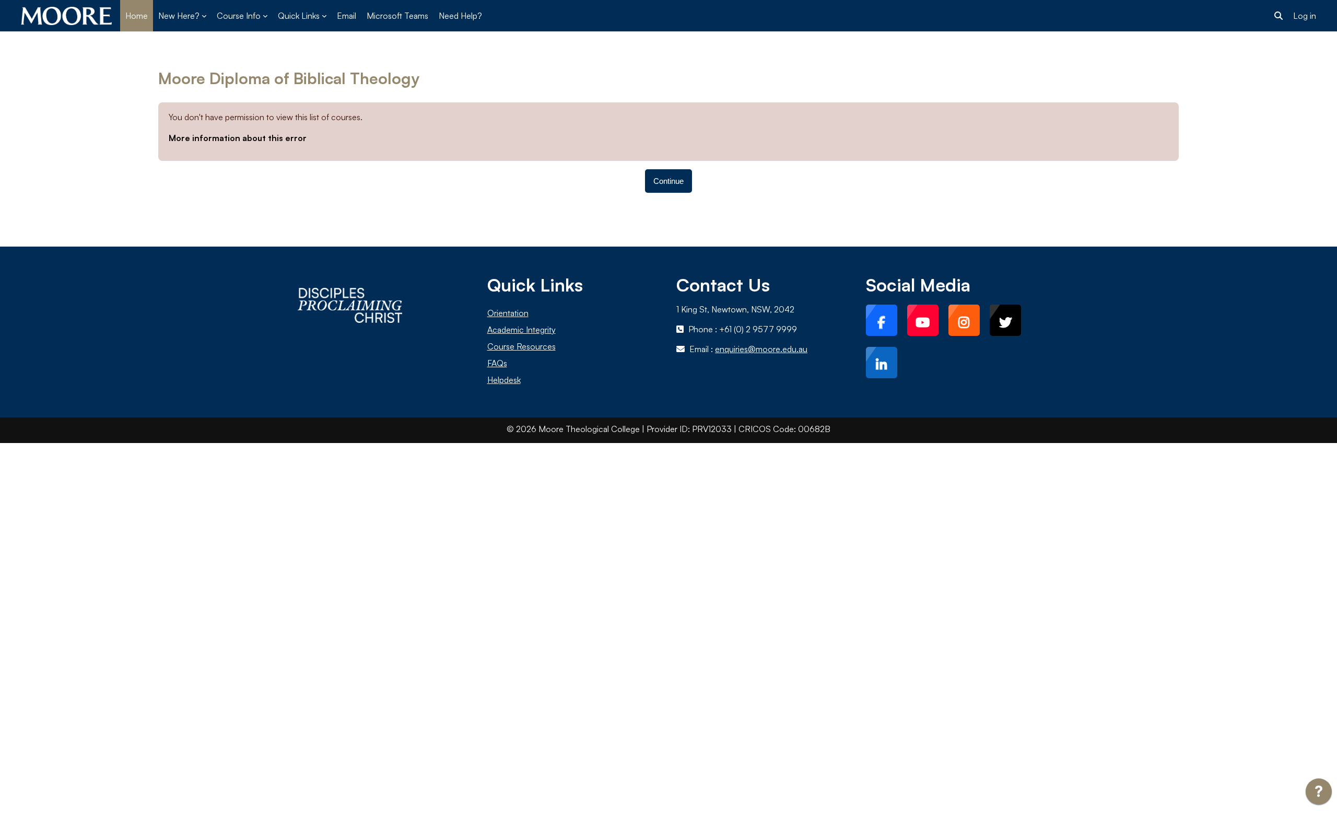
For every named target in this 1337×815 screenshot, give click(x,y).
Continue (668, 181)
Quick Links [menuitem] (299, 15)
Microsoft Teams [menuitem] (397, 15)
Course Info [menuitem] (239, 15)
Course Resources (521, 346)
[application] (1318, 794)
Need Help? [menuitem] (460, 15)
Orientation (508, 313)
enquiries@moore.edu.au (761, 349)
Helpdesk (504, 380)
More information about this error (238, 138)
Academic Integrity (521, 329)
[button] (1278, 15)
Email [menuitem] (346, 15)
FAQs (497, 363)
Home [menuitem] (136, 15)
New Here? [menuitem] (179, 15)
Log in (1304, 15)
